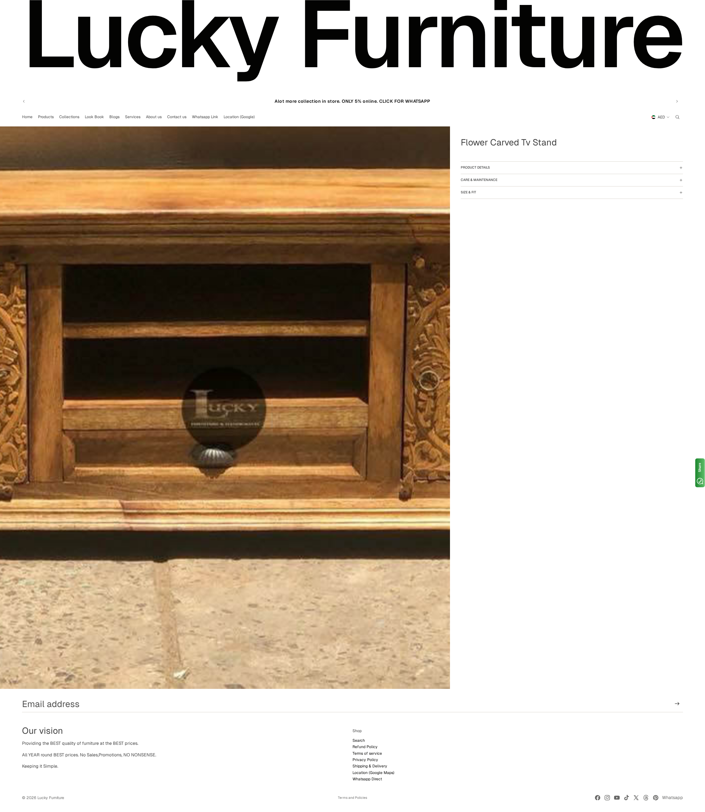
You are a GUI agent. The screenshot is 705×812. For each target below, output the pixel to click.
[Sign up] (677, 704)
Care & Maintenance (479, 180)
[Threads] (646, 797)
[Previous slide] (24, 101)
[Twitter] (636, 797)
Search (358, 740)
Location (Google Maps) (373, 772)
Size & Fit (468, 192)
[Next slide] (677, 101)
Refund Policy (365, 746)
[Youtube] (617, 797)
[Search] (677, 117)
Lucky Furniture (50, 797)
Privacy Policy (365, 759)
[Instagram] (607, 797)
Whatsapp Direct (367, 778)
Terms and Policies (352, 797)
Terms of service (367, 753)
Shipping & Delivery (369, 766)
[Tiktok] (626, 797)
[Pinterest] (655, 797)
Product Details (475, 167)
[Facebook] (597, 797)
